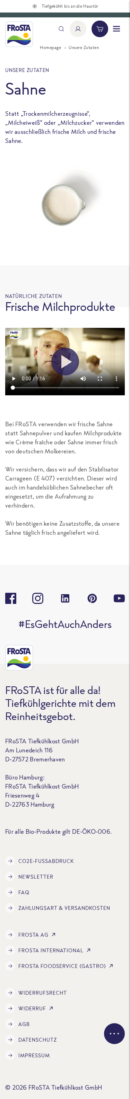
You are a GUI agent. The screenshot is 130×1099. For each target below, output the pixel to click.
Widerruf (32, 1008)
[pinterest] (92, 598)
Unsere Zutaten (84, 47)
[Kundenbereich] (78, 29)
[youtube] (119, 598)
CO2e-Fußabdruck (46, 861)
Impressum (34, 1055)
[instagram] (37, 598)
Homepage (50, 47)
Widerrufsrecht (42, 992)
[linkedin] (65, 598)
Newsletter (35, 876)
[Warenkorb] (100, 29)
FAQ (23, 892)
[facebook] (10, 598)
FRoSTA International (51, 950)
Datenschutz (37, 1039)
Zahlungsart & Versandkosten (64, 908)
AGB (24, 1024)
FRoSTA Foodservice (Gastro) (62, 966)
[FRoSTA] (19, 34)
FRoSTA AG (33, 934)
